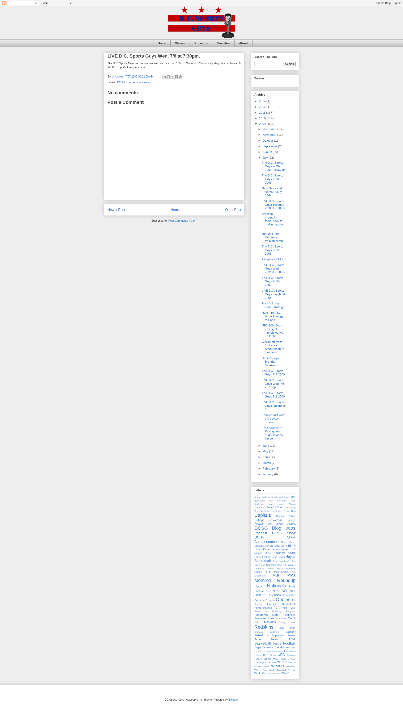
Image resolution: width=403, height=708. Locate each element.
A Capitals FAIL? (273, 259)
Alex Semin (276, 504)
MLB (276, 575)
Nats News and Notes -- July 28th (272, 192)
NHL (265, 594)
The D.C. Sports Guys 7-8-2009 (273, 372)
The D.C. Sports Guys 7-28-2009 (272, 179)
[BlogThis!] (168, 77)
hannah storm (262, 553)
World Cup (260, 673)
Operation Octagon (264, 600)
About (243, 43)
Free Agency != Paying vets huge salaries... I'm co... (273, 433)
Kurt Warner (289, 565)
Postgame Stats (266, 614)
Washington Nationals (265, 662)
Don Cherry (288, 542)
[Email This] (164, 77)
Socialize (223, 43)
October (268, 140)
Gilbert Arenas (280, 549)
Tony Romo (290, 651)
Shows (180, 43)
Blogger (233, 699)
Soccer (291, 631)
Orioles (283, 599)
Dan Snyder (275, 523)
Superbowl (278, 635)
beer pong (290, 507)
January (268, 474)
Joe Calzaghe (268, 565)
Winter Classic (262, 666)
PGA (277, 607)
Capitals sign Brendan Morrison (270, 361)
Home (162, 43)
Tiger (293, 647)
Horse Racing (278, 557)
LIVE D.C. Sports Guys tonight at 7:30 (273, 294)
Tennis (275, 639)
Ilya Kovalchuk (281, 561)
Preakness (289, 614)
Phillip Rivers (288, 608)
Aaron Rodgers (262, 497)
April (266, 457)
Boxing (278, 511)
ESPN (292, 545)
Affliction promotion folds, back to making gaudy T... (273, 221)
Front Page (262, 549)
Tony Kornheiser (274, 651)
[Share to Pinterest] (180, 77)
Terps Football (284, 643)
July (266, 157)
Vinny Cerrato (288, 659)
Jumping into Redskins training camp (272, 237)
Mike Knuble (281, 572)
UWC (276, 659)
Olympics (275, 595)
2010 (263, 118)
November (270, 134)
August (268, 152)
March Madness (286, 568)
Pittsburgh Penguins (284, 611)
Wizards (277, 666)
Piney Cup (261, 611)
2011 (262, 112)
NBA (268, 591)
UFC (281, 655)
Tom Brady (260, 651)
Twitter (257, 655)
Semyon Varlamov (266, 632)
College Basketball (268, 520)
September (270, 146)
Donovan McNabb (263, 546)
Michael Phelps (263, 572)
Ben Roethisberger (264, 511)
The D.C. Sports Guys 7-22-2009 (272, 250)
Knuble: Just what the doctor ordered (273, 418)
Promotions (281, 618)
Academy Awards (280, 497)
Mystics (259, 586)
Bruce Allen (290, 511)
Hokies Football (262, 557)
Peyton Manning (263, 608)
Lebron (270, 568)
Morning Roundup (275, 580)
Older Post (233, 210)
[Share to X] (172, 77)
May (266, 451)
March (267, 463)
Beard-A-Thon (274, 507)
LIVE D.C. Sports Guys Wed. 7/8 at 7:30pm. (273, 383)
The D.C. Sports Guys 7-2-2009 (273, 394)
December (270, 129)
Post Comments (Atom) (182, 220)
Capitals (262, 515)
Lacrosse (259, 568)
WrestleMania (275, 673)
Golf (293, 549)
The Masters (281, 647)
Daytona (291, 523)
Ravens (270, 622)
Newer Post (116, 210)
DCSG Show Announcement (134, 82)
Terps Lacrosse (263, 647)
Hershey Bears (284, 552)
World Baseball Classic (282, 670)
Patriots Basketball (281, 604)
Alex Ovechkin (278, 500)
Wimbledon (290, 662)
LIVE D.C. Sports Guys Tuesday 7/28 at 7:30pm (273, 204)
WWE (285, 673)
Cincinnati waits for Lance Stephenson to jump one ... (273, 347)
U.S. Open (269, 655)
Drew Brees (280, 546)
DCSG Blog (267, 528)
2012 (263, 106)
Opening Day (289, 595)
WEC (280, 662)
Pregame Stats (264, 618)
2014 (263, 101)
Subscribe (201, 43)
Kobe (279, 565)
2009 (263, 124)
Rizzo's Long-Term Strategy (273, 305)
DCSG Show (284, 533)
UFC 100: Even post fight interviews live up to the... (272, 331)
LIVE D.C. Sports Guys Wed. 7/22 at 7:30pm (273, 268)
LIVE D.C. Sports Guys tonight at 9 (273, 405)
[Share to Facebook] (176, 77)
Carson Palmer (286, 516)
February (269, 468)
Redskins (263, 627)
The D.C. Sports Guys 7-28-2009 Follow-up (273, 166)
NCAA (276, 591)
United (267, 658)
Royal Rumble (287, 627)
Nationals (276, 585)
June (266, 445)
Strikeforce (261, 635)
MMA (291, 575)
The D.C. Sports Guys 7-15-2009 (272, 281)
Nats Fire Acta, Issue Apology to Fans (272, 316)
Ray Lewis (288, 622)
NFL (285, 591)
